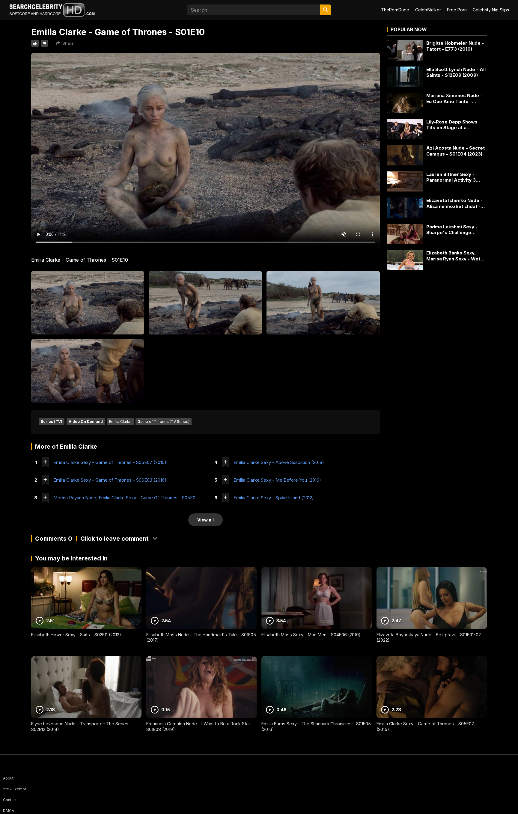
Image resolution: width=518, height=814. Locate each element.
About (8, 778)
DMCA (8, 810)
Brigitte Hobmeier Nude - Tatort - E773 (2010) (455, 46)
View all (205, 519)
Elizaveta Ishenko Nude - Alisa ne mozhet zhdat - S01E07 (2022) (454, 203)
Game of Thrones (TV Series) (163, 421)
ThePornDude (395, 9)
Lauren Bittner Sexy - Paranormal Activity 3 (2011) (451, 177)
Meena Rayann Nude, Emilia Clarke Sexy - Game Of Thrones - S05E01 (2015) (126, 498)
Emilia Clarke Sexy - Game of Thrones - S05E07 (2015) (109, 462)
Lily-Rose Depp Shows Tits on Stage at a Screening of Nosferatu (453, 125)
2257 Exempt (14, 789)
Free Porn (457, 9)
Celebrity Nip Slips (491, 9)
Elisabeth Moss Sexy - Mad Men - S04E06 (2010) (311, 634)
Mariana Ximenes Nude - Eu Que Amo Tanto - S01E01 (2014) (454, 98)
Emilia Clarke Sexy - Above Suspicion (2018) (279, 462)
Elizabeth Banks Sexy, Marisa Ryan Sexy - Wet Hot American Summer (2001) (453, 256)
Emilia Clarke (120, 421)
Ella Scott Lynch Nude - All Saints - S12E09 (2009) (456, 72)
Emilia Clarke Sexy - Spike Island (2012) (274, 498)
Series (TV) (51, 421)
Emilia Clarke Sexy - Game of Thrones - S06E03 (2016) (109, 480)
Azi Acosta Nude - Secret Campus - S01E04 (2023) (455, 151)
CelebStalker (428, 9)
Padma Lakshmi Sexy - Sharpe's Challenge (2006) (452, 230)
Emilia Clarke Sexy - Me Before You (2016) (277, 480)
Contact (10, 800)
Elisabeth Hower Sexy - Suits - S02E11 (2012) (76, 634)
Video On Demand (86, 421)
